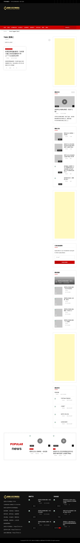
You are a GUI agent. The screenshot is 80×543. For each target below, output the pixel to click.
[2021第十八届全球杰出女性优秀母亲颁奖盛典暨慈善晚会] (57, 525)
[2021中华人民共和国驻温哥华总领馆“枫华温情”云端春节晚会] (58, 148)
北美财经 (26, 27)
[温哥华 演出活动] (57, 416)
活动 (54, 449)
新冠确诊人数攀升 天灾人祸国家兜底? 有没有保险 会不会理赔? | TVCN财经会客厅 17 (69, 169)
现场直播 (57, 392)
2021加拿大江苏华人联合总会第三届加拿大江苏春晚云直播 (69, 501)
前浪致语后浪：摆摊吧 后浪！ (69, 178)
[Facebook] (56, 1)
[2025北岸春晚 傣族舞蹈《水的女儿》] (58, 313)
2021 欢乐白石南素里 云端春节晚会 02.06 (69, 155)
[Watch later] (68, 1)
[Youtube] (62, 1)
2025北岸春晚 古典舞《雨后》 (69, 298)
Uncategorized (9, 49)
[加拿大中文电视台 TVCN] (12, 8)
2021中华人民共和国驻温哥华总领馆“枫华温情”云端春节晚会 (69, 145)
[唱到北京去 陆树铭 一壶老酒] (58, 137)
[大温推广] (57, 408)
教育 (43, 27)
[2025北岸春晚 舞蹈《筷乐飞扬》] (32, 503)
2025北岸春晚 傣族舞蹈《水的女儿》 (69, 309)
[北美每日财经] (57, 424)
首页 (5, 27)
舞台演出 (31, 449)
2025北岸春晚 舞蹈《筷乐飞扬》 (18, 1)
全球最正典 (14, 27)
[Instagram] (65, 1)
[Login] (74, 1)
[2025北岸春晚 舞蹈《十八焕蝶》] (58, 324)
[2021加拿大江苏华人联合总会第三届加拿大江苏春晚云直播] (57, 503)
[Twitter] (59, 1)
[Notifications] (71, 1)
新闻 (8, 27)
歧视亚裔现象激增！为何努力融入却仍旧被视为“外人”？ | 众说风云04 (14, 53)
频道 (47, 27)
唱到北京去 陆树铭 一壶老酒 (69, 133)
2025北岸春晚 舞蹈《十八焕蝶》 (69, 320)
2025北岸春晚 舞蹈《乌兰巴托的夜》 (69, 287)
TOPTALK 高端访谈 (65, 398)
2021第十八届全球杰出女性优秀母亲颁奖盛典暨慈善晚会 (69, 523)
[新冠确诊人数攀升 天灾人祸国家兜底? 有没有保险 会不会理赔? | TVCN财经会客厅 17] (58, 170)
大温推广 (63, 406)
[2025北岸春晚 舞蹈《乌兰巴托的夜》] (58, 291)
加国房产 (32, 27)
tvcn (7, 58)
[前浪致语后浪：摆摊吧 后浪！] (58, 181)
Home (5, 31)
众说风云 (20, 27)
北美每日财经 (64, 422)
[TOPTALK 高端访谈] (57, 400)
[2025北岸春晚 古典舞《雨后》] (58, 302)
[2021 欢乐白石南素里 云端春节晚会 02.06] (58, 159)
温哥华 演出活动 (65, 414)
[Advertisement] (54, 14)
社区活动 (38, 27)
